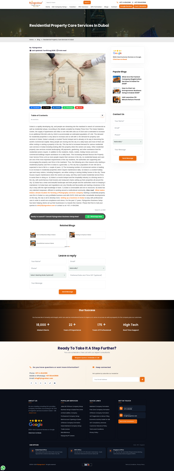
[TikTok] (50, 383)
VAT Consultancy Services (98, 423)
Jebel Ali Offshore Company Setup (72, 406)
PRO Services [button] (83, 7)
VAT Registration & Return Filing (99, 416)
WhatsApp (69, 107)
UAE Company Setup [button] (60, 7)
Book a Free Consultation (128, 421)
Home (48, 7)
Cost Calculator (140, 6)
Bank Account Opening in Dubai (71, 419)
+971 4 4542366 (125, 2)
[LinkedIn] (45, 383)
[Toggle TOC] (102, 115)
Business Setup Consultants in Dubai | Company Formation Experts (50, 234)
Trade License (65, 429)
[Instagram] (40, 383)
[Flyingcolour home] (36, 4)
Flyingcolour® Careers (67, 436)
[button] (65, 246)
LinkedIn (57, 107)
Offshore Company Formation (70, 423)
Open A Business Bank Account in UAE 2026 (88, 234)
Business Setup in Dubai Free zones (72, 410)
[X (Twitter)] (36, 383)
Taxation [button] (73, 7)
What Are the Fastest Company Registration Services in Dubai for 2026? (131, 80)
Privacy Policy (94, 432)
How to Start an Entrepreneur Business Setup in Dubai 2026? (131, 90)
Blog (38, 40)
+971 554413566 (140, 2)
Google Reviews (126, 6)
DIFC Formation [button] (97, 7)
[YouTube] (54, 383)
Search (87, 2)
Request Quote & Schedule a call (87, 358)
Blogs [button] (106, 7)
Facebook (36, 107)
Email (80, 107)
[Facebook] (31, 383)
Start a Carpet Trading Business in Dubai (87, 243)
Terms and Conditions (97, 429)
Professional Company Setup (70, 416)
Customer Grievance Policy (98, 426)
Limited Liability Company (69, 413)
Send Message (67, 292)
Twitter (47, 107)
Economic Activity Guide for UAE (100, 419)
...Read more (32, 413)
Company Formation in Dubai (44, 243)
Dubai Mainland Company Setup (71, 426)
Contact (114, 7)
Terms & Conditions (130, 464)
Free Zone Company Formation (99, 410)
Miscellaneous (65, 432)
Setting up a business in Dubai (72, 198)
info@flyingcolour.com (43, 378)
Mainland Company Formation (99, 406)
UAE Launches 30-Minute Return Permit (131, 98)
